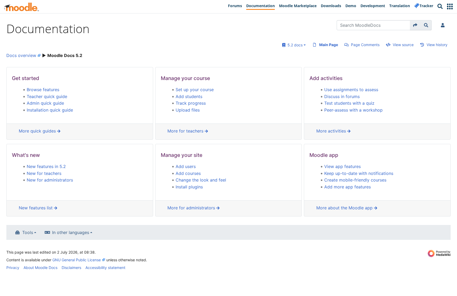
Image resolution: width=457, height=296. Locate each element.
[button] (450, 6)
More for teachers (186, 131)
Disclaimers (71, 267)
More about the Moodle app (345, 207)
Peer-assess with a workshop (353, 110)
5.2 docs (294, 45)
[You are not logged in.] (443, 25)
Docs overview (21, 55)
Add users (186, 166)
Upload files (188, 110)
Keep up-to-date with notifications (358, 173)
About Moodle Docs (40, 267)
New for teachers (44, 173)
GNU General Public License (76, 260)
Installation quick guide (50, 110)
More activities (331, 131)
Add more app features (347, 186)
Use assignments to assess (351, 89)
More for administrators (191, 207)
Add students (189, 96)
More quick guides (38, 131)
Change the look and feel (201, 180)
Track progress (191, 103)
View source (403, 44)
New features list (36, 207)
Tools (27, 232)
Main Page (328, 44)
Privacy (12, 267)
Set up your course (195, 89)
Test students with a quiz (349, 103)
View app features (342, 166)
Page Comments (365, 44)
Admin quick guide (45, 103)
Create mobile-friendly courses (355, 180)
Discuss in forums (342, 96)
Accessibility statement (105, 267)
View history (437, 44)
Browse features (43, 89)
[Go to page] (415, 25)
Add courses (188, 173)
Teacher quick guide (47, 96)
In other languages (70, 232)
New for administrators (50, 180)
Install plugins (189, 186)
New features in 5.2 (46, 166)
